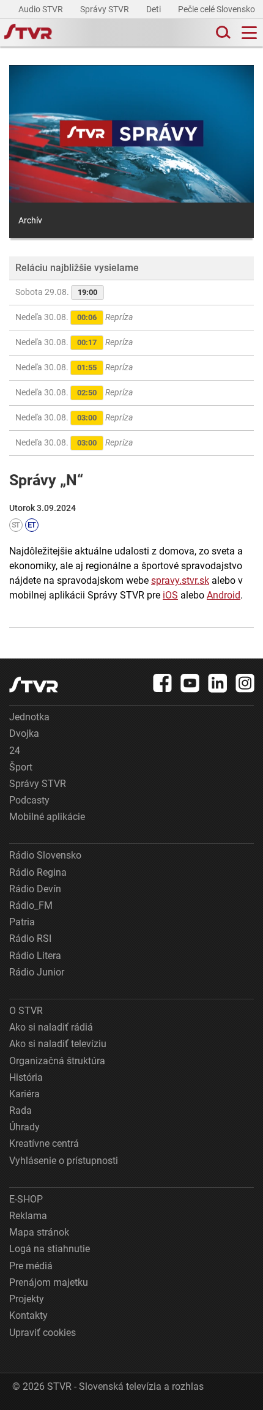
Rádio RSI (30, 938)
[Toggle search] (222, 33)
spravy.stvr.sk (180, 580)
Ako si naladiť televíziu (57, 1044)
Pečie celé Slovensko (217, 9)
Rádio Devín (35, 889)
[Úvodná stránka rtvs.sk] (28, 33)
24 (14, 750)
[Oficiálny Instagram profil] (245, 683)
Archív (30, 220)
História (26, 1077)
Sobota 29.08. (56, 292)
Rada (20, 1110)
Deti (154, 9)
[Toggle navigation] (249, 33)
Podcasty (29, 800)
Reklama (28, 1216)
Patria (22, 922)
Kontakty (28, 1315)
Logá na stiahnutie (49, 1249)
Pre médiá (31, 1266)
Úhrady (24, 1127)
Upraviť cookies (42, 1332)
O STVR (26, 1010)
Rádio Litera (35, 955)
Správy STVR (105, 9)
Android (223, 595)
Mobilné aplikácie (47, 816)
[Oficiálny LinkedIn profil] (218, 683)
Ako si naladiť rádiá (51, 1027)
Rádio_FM (31, 905)
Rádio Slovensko (45, 855)
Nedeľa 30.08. (74, 317)
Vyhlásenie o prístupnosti (63, 1160)
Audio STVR (41, 9)
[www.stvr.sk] (33, 684)
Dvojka (24, 733)
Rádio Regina (38, 872)
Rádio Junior (36, 972)
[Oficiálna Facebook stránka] (162, 683)
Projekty (26, 1299)
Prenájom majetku (48, 1282)
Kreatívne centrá (44, 1143)
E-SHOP (26, 1199)
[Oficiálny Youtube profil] (190, 683)
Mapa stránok (39, 1232)
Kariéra (24, 1094)
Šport (20, 767)
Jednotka (29, 717)
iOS (170, 595)
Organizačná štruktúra (57, 1061)
